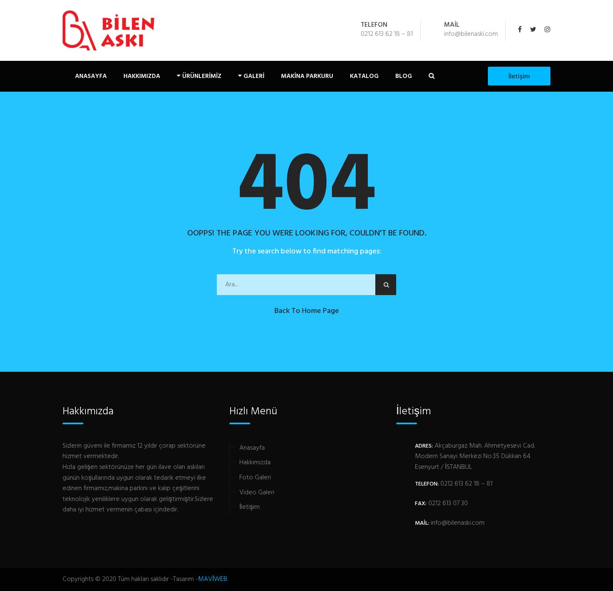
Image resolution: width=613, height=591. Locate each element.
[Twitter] (533, 30)
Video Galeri (256, 492)
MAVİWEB (212, 579)
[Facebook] (522, 30)
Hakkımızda (141, 76)
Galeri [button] (253, 76)
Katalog (364, 76)
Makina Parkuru (307, 76)
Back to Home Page (306, 311)
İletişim (519, 76)
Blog (403, 76)
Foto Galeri (255, 477)
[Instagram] (545, 30)
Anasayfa (91, 76)
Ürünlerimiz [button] (201, 76)
